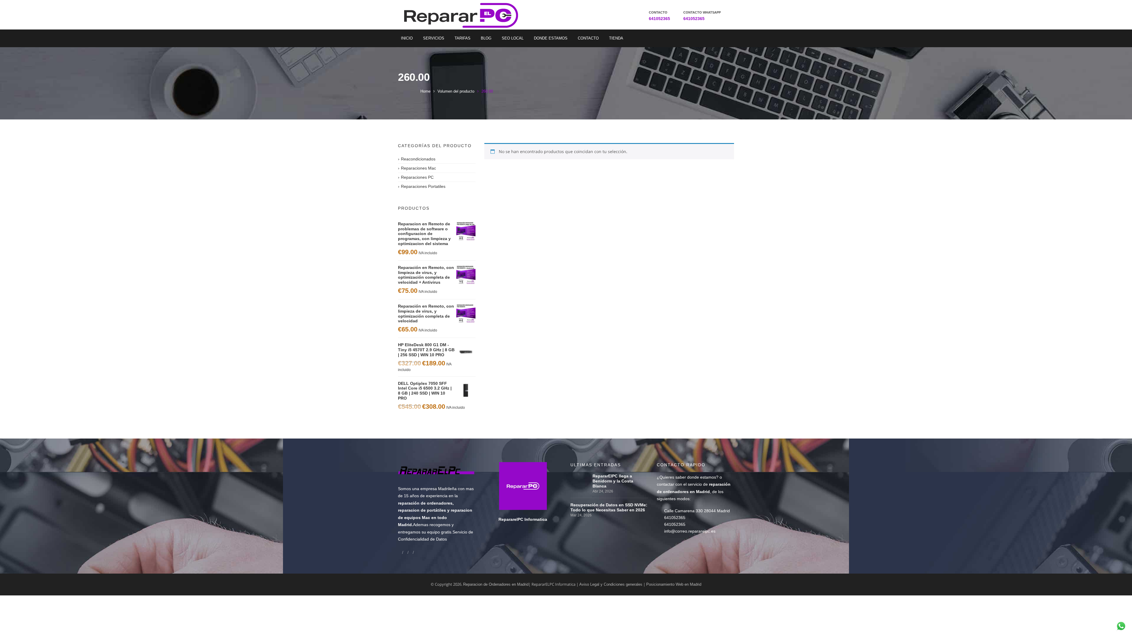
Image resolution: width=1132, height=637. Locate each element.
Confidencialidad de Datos (422, 539)
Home (425, 91)
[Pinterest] (416, 552)
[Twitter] (411, 552)
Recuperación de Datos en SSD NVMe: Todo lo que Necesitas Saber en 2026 (608, 507)
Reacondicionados (418, 159)
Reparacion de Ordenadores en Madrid (496, 584)
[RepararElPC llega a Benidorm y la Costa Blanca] (580, 476)
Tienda (616, 38)
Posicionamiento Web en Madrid (673, 584)
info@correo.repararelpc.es (689, 531)
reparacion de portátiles (422, 510)
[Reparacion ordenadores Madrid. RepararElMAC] (463, 14)
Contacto (588, 38)
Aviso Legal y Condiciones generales (610, 584)
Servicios (433, 38)
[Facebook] (400, 552)
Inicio (407, 38)
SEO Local (513, 38)
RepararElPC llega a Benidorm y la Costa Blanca (613, 481)
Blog (486, 38)
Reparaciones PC (417, 177)
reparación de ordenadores (425, 503)
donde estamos (701, 477)
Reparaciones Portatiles (423, 186)
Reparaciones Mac (418, 168)
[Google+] (405, 552)
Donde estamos (550, 38)
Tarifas (462, 38)
